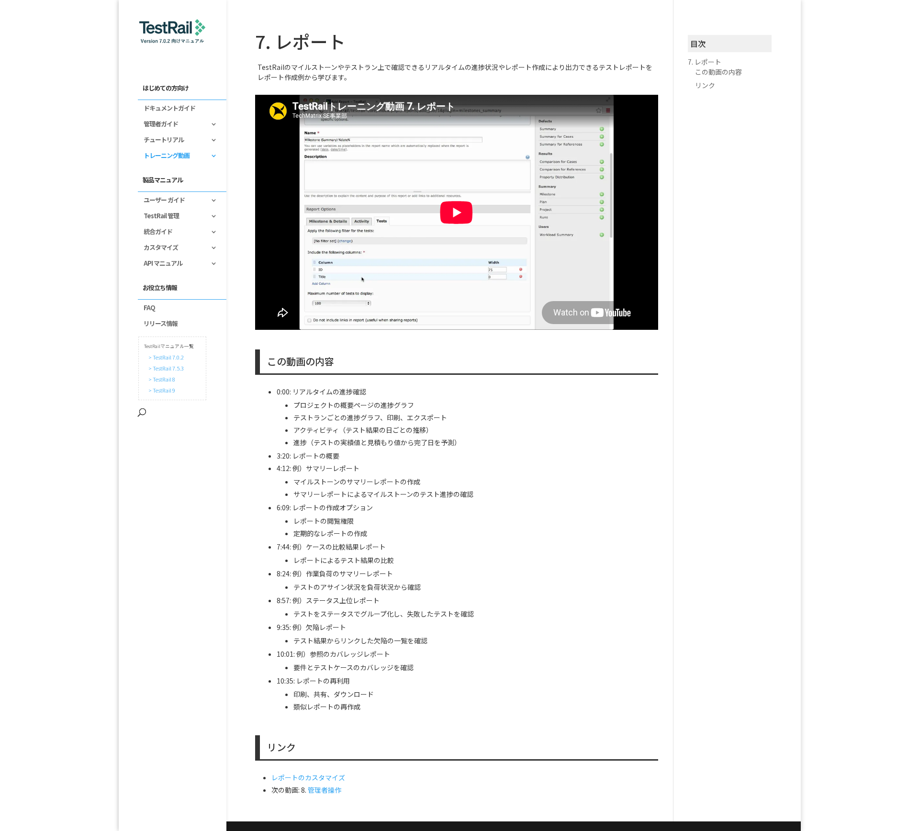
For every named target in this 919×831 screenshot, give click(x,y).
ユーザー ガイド (161, 200)
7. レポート (704, 62)
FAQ (146, 308)
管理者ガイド (158, 124)
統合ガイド (155, 232)
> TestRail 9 (160, 390)
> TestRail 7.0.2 (165, 357)
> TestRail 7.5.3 (165, 368)
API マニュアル (160, 264)
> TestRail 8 (160, 379)
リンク (705, 85)
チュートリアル (161, 140)
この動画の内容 (718, 72)
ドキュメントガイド (166, 108)
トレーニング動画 (164, 156)
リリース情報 (158, 324)
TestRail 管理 (158, 216)
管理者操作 (324, 790)
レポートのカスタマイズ (308, 777)
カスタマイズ (158, 248)
